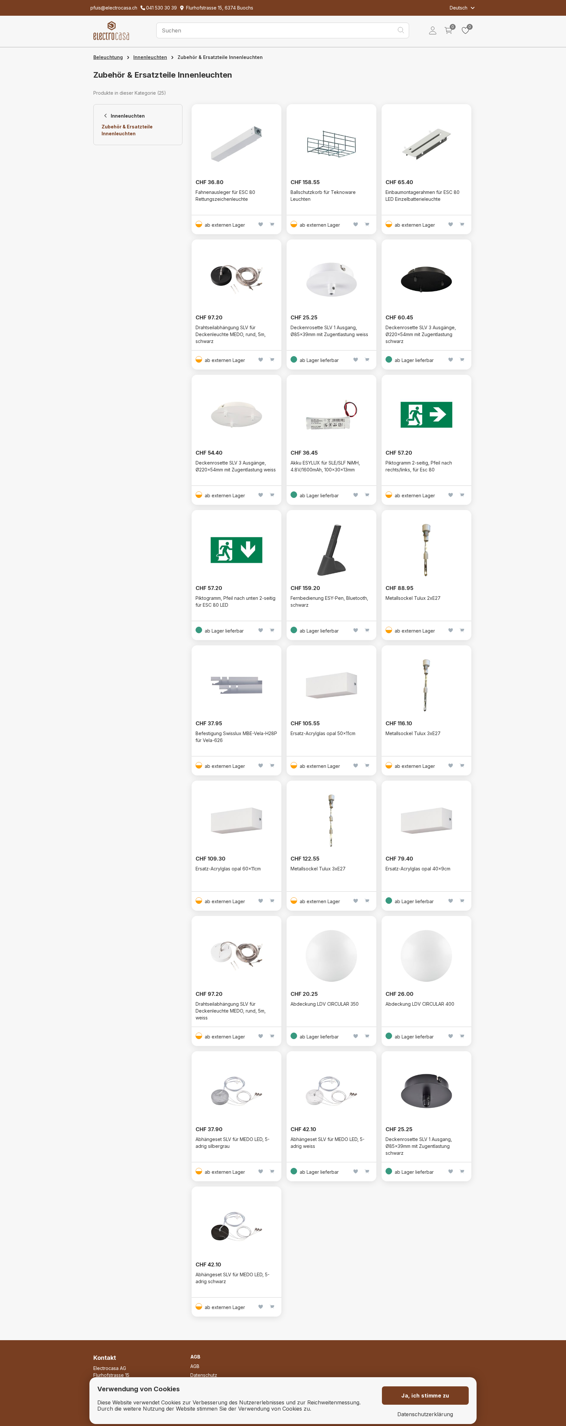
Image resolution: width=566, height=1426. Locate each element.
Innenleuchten (150, 57)
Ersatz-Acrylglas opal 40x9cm (418, 868)
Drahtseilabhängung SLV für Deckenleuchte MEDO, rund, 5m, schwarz (231, 334)
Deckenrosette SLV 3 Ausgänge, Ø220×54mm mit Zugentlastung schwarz (421, 334)
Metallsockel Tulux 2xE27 (413, 598)
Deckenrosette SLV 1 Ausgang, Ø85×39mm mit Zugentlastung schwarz (419, 1146)
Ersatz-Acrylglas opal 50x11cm (323, 733)
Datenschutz (203, 1375)
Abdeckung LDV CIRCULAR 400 (420, 1004)
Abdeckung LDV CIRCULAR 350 (325, 1004)
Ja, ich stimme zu (425, 1395)
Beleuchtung (108, 57)
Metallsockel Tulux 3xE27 (413, 733)
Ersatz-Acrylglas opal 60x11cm (228, 868)
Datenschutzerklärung (425, 1414)
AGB (194, 1366)
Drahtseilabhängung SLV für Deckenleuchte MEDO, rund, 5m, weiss (231, 1010)
